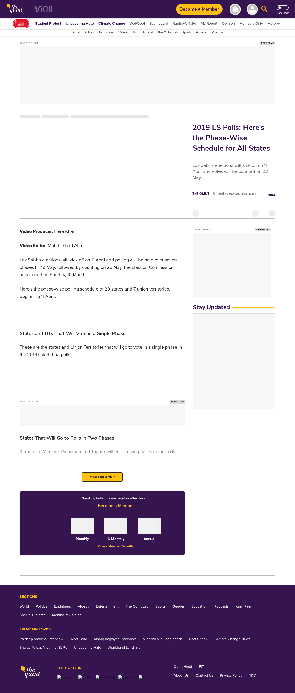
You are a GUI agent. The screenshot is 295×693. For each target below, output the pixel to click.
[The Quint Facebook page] (66, 677)
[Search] (264, 9)
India (271, 195)
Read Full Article (102, 477)
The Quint (200, 194)
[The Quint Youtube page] (146, 677)
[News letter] (235, 9)
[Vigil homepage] (45, 9)
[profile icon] (252, 9)
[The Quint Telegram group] (126, 677)
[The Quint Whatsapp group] (105, 677)
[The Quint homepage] (14, 9)
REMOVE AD (267, 43)
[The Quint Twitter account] (85, 677)
